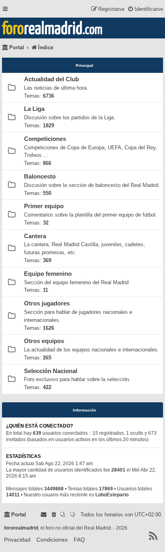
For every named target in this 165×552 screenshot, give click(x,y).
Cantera (35, 236)
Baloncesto (40, 176)
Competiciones (45, 139)
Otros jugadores (47, 303)
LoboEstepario (112, 495)
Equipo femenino (48, 274)
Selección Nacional (50, 371)
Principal (84, 65)
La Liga (34, 109)
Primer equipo (44, 206)
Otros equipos (44, 341)
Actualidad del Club (51, 79)
